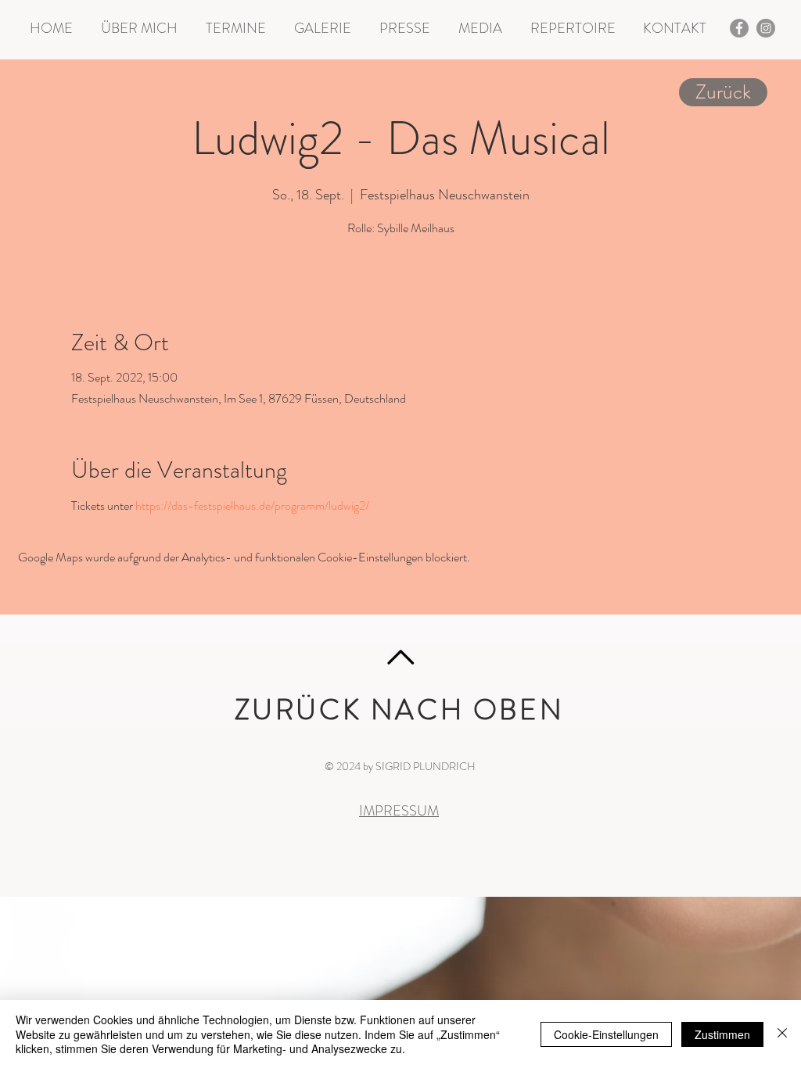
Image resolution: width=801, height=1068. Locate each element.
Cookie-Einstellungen (606, 1034)
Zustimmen (722, 1034)
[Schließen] (782, 1033)
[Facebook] (739, 28)
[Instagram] (765, 28)
